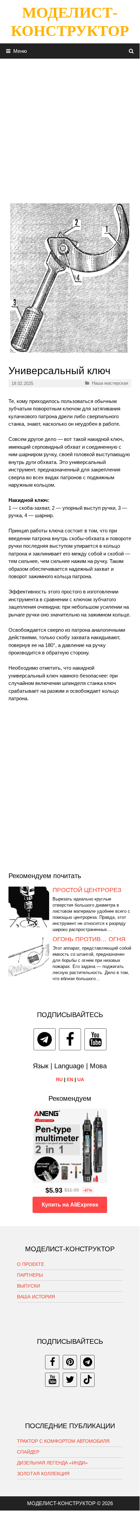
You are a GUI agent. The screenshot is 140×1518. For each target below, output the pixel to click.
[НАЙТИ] (131, 51)
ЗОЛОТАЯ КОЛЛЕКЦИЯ (43, 1473)
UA (80, 1079)
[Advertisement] (70, 128)
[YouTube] (95, 1039)
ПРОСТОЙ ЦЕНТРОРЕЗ (87, 890)
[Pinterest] (70, 1362)
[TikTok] (87, 1380)
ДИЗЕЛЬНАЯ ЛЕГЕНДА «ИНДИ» (52, 1462)
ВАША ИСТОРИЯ (36, 1296)
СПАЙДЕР (28, 1452)
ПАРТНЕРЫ (30, 1275)
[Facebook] (70, 1039)
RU (59, 1079)
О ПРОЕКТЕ (30, 1264)
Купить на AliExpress (70, 1205)
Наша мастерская (110, 383)
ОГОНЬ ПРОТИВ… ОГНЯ (89, 939)
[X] (70, 1380)
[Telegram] (45, 1039)
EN (70, 1079)
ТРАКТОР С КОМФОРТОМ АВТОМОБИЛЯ (63, 1441)
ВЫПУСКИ (28, 1286)
